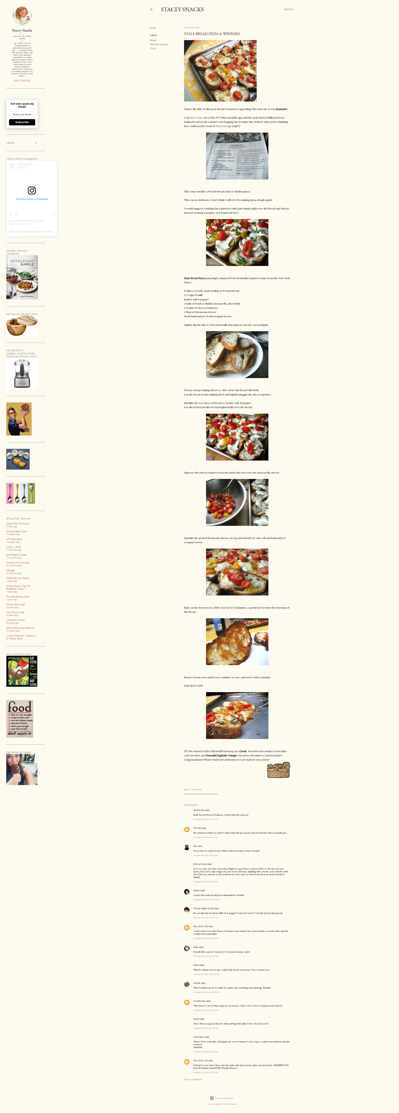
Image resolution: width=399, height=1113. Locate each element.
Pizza (153, 48)
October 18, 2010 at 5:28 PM (206, 938)
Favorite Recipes (159, 44)
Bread (153, 40)
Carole (196, 983)
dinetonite (199, 810)
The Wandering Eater (17, 596)
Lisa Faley (198, 1037)
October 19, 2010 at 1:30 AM (205, 1028)
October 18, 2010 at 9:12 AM (205, 837)
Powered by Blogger (224, 1098)
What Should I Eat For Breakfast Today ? (18, 587)
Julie (195, 947)
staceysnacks (33, 231)
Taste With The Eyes (17, 523)
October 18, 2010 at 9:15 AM (205, 855)
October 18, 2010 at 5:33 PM (206, 956)
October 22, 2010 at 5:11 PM (205, 1072)
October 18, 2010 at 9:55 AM (205, 881)
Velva (196, 965)
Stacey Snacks (182, 9)
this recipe (196, 117)
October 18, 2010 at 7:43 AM (206, 819)
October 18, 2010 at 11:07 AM (206, 899)
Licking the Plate (15, 620)
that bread (222, 126)
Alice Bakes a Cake (16, 554)
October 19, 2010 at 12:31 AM (206, 1010)
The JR (197, 828)
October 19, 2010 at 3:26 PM (206, 1052)
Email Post (196, 789)
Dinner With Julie (15, 604)
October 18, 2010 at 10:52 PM (206, 992)
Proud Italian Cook (203, 908)
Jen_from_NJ (200, 926)
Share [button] (153, 27)
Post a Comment (193, 1079)
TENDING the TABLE (18, 578)
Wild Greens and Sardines (20, 628)
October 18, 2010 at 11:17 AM (205, 917)
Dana (196, 1019)
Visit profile (22, 80)
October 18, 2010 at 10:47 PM (206, 974)
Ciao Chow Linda (15, 612)
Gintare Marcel (230, 1104)
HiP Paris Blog (14, 539)
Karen (196, 890)
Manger (10, 570)
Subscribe (22, 122)
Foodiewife (199, 1001)
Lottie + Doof (13, 547)
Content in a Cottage (17, 562)
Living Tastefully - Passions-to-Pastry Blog (21, 637)
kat (195, 846)
